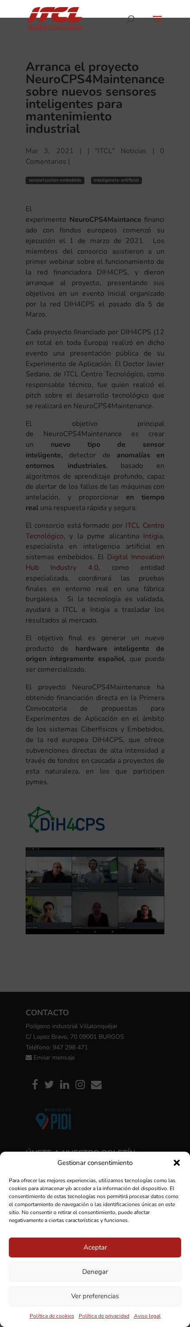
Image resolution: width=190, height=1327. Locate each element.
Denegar (95, 1271)
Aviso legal (147, 1315)
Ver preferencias (95, 1296)
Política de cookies (52, 1315)
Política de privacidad (104, 1315)
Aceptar (95, 1247)
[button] (176, 1162)
